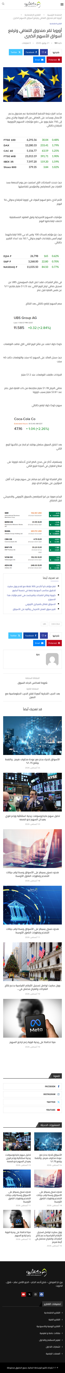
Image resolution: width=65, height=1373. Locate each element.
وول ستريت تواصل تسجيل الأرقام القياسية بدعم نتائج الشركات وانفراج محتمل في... (32, 987)
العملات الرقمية (53, 1353)
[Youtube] (23, 1294)
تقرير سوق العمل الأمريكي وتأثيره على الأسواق (34, 609)
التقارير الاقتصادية (33, 15)
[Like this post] (43, 52)
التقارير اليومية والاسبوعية (48, 1326)
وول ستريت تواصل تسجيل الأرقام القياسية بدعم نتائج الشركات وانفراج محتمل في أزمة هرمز (48, 1237)
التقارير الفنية (54, 1319)
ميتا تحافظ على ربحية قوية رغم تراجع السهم (33, 1042)
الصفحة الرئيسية (54, 15)
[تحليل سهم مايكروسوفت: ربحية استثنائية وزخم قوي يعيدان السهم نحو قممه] (32, 792)
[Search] (3, 5)
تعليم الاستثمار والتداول (49, 1340)
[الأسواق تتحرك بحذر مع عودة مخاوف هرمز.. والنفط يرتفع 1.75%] (32, 735)
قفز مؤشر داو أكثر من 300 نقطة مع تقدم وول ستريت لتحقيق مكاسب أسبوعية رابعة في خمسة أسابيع (31, 588)
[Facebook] (41, 1294)
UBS (44, 624)
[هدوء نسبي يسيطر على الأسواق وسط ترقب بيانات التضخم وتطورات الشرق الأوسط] (32, 848)
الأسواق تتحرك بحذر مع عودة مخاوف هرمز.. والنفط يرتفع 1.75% (32, 761)
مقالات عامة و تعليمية (50, 1333)
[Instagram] (35, 1294)
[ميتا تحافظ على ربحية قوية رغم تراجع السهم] (32, 1018)
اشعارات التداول (53, 1346)
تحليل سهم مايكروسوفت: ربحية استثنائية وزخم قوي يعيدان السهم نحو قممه (32, 818)
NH (56, 43)
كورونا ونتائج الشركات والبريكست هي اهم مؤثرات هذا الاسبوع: (31, 597)
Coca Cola (55, 624)
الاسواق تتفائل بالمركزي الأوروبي (40, 604)
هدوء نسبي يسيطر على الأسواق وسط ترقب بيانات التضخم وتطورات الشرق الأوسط (32, 874)
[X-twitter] (29, 1294)
